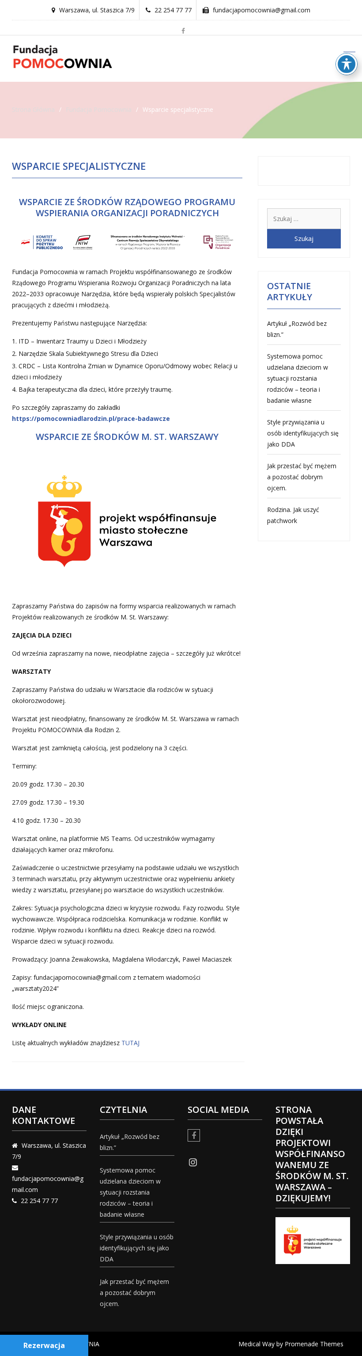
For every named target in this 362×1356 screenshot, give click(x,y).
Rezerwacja (44, 1345)
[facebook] (183, 31)
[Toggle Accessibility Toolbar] (346, 64)
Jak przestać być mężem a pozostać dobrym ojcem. (301, 477)
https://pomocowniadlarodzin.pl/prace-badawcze (91, 418)
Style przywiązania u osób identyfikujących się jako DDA (303, 433)
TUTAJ (130, 1043)
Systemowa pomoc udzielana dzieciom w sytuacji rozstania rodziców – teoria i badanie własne (297, 378)
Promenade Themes (314, 1344)
